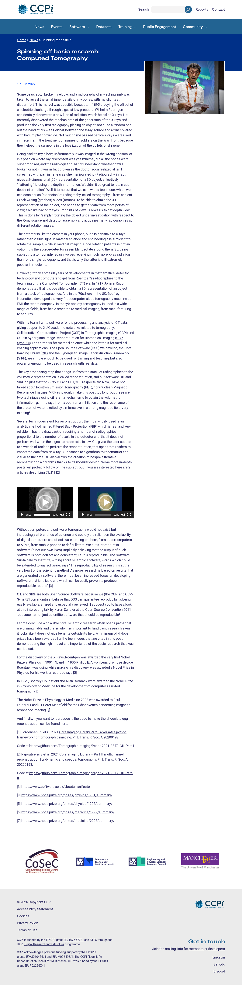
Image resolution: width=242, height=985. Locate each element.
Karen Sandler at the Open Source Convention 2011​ (92, 610)
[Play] (22, 515)
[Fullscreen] (68, 515)
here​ (63, 724)
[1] (53, 472)
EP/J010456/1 (36, 957)
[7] (48, 710)
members (196, 949)
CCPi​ (123, 333)
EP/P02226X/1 (34, 965)
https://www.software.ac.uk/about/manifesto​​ (55, 787)
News (39, 26)
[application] (45, 502)
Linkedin (219, 957)
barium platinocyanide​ (40, 135)
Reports (202, 9)
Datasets (104, 26)
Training (125, 26)
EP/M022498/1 (62, 957)
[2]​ (58, 472)
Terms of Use (27, 930)
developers (216, 949)
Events (57, 26)
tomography (87, 759)
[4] (55, 662)
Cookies (23, 916)
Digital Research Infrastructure (44, 944)
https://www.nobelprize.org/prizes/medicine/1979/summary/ (67, 812)
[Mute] (62, 515)
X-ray (116, 115)
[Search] (188, 9)
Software (77, 26)
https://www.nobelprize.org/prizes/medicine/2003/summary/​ (67, 821)
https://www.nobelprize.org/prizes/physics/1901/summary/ (66, 795)
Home (21, 40)
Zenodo (219, 964)
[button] (45, 502)
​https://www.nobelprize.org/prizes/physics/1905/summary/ (66, 804)
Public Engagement (159, 26)
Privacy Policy (27, 923)
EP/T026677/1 (74, 940)
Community (193, 26)
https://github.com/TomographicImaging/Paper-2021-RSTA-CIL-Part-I (81, 746)
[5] (75, 673)
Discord (219, 971)
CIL (44, 353)
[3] (51, 586)
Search (143, 9)
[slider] (42, 515)
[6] (38, 691)
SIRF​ (21, 358)
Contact (218, 9)
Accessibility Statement (35, 909)
